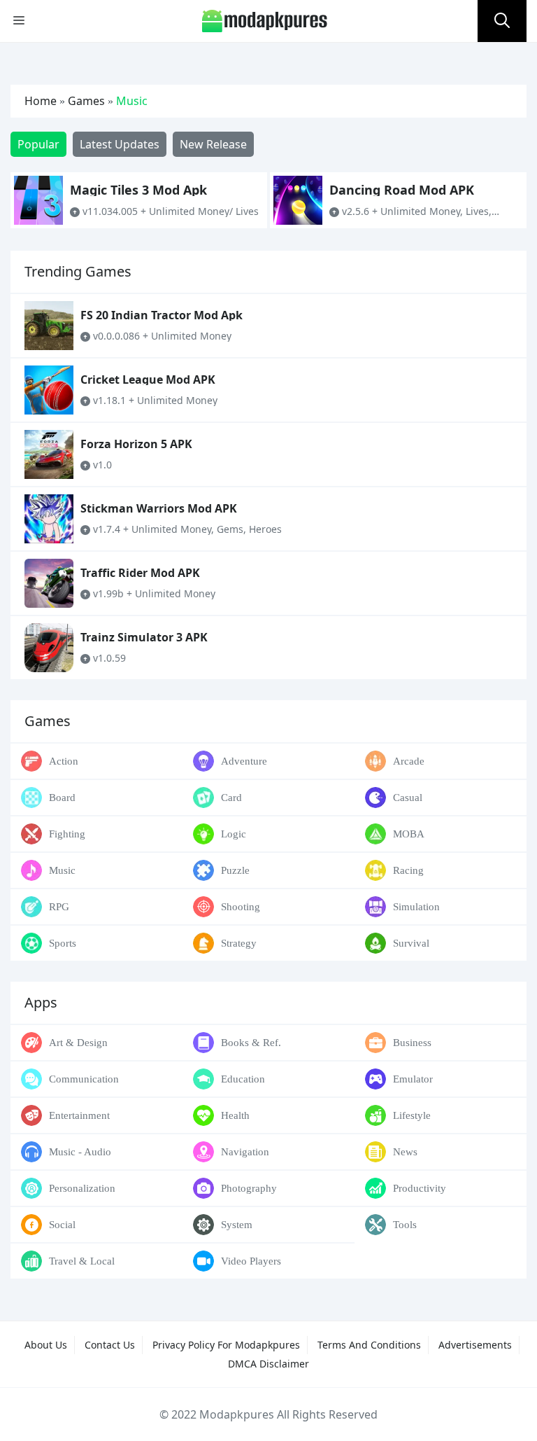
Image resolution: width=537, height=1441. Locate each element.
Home (40, 101)
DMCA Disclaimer (268, 1363)
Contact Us (110, 1344)
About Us (45, 1344)
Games (86, 101)
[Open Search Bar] (502, 21)
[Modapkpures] (265, 20)
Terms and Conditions (369, 1344)
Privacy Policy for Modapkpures (226, 1344)
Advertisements (475, 1344)
